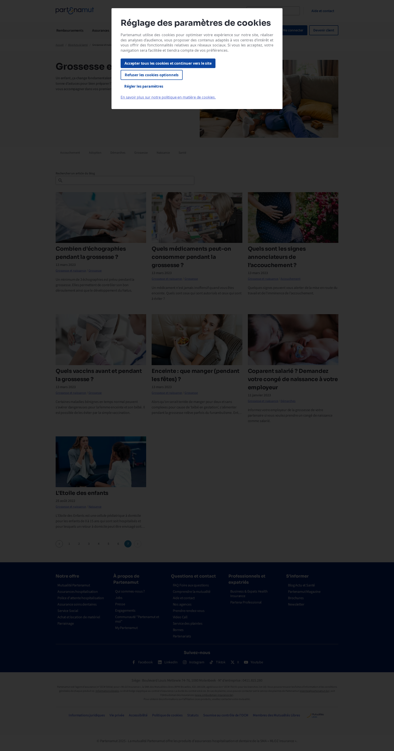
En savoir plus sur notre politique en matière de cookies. (168, 97)
